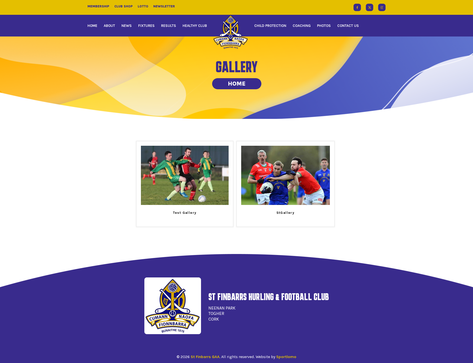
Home (237, 83)
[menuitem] (94, 25)
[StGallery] (285, 204)
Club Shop (123, 6)
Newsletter (164, 6)
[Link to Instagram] (382, 7)
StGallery (285, 213)
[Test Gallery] (185, 204)
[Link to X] (369, 7)
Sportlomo (286, 356)
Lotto (143, 6)
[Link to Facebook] (357, 7)
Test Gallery (185, 213)
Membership (98, 6)
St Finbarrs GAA (205, 356)
